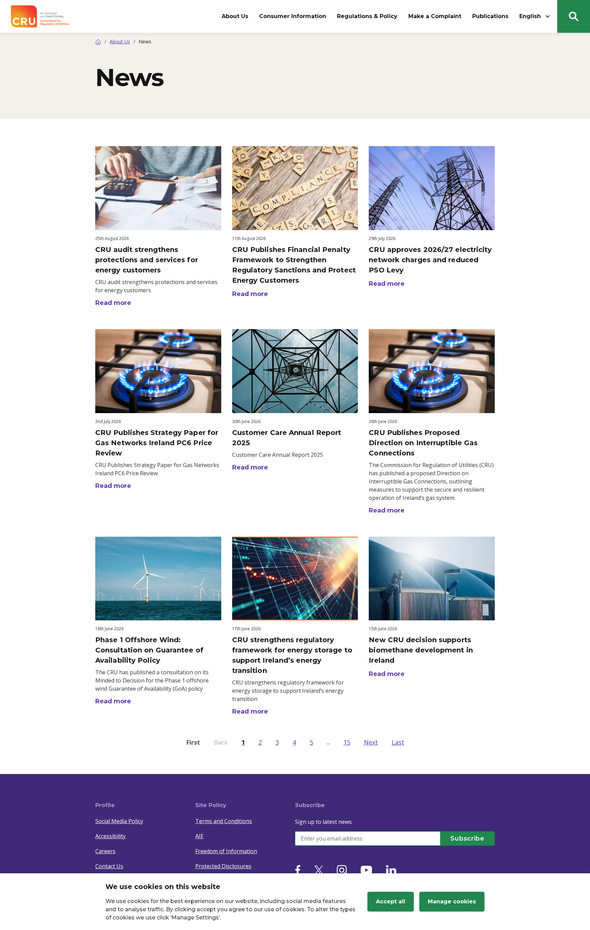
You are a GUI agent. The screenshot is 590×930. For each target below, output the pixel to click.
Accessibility (110, 836)
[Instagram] (342, 870)
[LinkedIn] (391, 870)
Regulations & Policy (367, 16)
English (530, 16)
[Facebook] (297, 870)
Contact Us (109, 866)
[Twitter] (318, 870)
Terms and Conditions (223, 821)
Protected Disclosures (223, 866)
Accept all (390, 901)
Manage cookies (452, 901)
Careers (105, 851)
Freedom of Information (226, 851)
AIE (199, 836)
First (193, 742)
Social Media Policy (119, 821)
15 (346, 742)
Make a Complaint (434, 16)
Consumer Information (292, 16)
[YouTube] (366, 870)
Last (398, 742)
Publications (490, 16)
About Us (235, 16)
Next (371, 742)
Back (221, 742)
